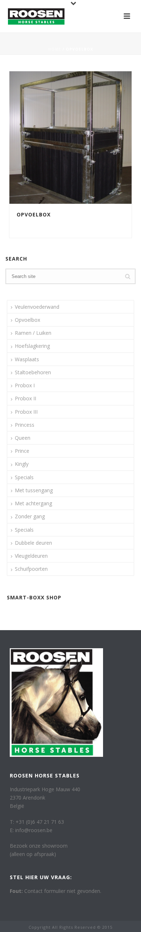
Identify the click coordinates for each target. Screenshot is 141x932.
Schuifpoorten (31, 568)
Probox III (26, 411)
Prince (22, 450)
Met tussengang (34, 490)
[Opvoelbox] (85, 138)
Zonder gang (30, 516)
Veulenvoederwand (37, 306)
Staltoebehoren (33, 372)
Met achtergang (33, 503)
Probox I (25, 385)
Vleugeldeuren (31, 555)
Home (54, 49)
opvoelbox (30, 224)
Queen (22, 437)
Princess (24, 424)
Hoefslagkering (32, 345)
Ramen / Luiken (33, 332)
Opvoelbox (34, 214)
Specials (24, 477)
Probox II (25, 398)
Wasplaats (27, 359)
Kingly (22, 463)
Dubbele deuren (33, 542)
